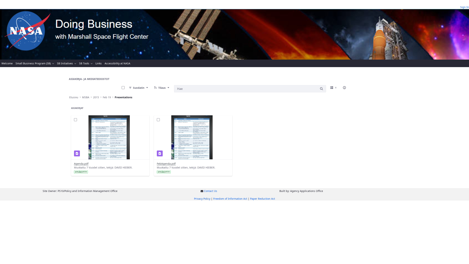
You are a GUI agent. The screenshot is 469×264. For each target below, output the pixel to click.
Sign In (464, 7)
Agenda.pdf (81, 163)
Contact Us (210, 191)
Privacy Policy (202, 198)
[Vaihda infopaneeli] (344, 88)
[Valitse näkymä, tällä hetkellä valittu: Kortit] (334, 88)
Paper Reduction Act (262, 198)
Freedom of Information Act (230, 198)
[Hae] (321, 89)
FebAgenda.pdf (166, 163)
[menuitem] (7, 63)
